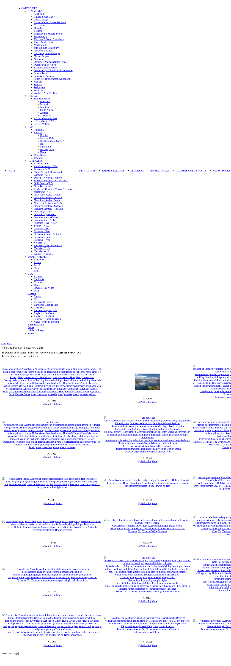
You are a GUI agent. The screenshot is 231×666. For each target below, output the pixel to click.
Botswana (45, 101)
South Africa (46, 110)
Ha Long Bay (47, 149)
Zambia (44, 112)
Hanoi (43, 152)
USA (30, 273)
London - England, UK (45, 310)
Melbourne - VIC (42, 191)
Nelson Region (41, 56)
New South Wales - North (47, 194)
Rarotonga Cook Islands (46, 304)
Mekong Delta (47, 138)
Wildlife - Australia (43, 254)
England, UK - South (44, 316)
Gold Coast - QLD (43, 183)
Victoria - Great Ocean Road (48, 245)
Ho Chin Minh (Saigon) (52, 141)
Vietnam (38, 132)
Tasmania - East (42, 231)
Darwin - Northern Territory (48, 177)
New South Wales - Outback (48, 197)
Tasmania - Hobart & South (47, 234)
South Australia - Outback (47, 217)
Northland (39, 59)
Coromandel (40, 25)
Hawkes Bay (40, 36)
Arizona (38, 276)
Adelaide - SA (41, 163)
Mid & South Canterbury (46, 47)
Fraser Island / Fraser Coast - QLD (51, 180)
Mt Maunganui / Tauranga (47, 53)
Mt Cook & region (43, 50)
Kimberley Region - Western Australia (53, 189)
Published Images (36, 330)
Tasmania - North (42, 237)
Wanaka (38, 84)
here (37, 356)
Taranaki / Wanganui (44, 76)
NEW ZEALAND (37, 11)
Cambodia (39, 129)
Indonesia (39, 158)
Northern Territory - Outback (48, 206)
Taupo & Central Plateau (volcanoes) (52, 79)
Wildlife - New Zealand (45, 93)
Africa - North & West (45, 121)
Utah (36, 290)
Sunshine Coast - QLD (45, 223)
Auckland (39, 14)
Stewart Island (41, 73)
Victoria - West (41, 251)
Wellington (39, 87)
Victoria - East (41, 242)
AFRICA (32, 95)
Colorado (38, 282)
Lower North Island (44, 42)
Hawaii (37, 285)
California (39, 279)
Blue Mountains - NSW (46, 166)
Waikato (38, 81)
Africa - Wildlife (42, 124)
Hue (42, 143)
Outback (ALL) (42, 211)
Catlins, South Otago (44, 16)
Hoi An (44, 135)
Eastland (38, 30)
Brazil (37, 265)
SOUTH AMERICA (38, 256)
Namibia (44, 107)
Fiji (35, 299)
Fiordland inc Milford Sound (48, 33)
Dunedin (38, 28)
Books (31, 327)
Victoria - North (42, 248)
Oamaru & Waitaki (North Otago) (50, 62)
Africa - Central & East (45, 118)
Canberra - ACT (42, 175)
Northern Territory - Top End (48, 208)
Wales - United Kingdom (46, 321)
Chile (36, 268)
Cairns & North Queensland (48, 172)
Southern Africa (42, 98)
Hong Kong (40, 155)
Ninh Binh (45, 146)
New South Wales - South (47, 200)
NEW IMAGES (36, 324)
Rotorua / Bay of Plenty (46, 67)
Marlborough (40, 45)
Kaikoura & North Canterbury (49, 39)
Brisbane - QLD (42, 169)
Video (31, 333)
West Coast (39, 90)
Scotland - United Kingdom (47, 319)
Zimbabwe (45, 115)
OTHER (32, 293)
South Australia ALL (44, 220)
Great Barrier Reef (43, 186)
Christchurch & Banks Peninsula (50, 22)
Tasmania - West (42, 239)
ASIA (31, 127)
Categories (6, 343)
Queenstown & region (45, 64)
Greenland (39, 307)
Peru (36, 271)
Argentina (39, 259)
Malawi (44, 104)
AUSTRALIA (35, 160)
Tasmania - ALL (42, 228)
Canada (37, 296)
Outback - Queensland (45, 214)
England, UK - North (44, 313)
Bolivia (37, 262)
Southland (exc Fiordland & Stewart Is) (53, 70)
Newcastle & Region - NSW (48, 203)
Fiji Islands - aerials (43, 302)
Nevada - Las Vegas (44, 287)
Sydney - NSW (41, 225)
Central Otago (41, 19)
